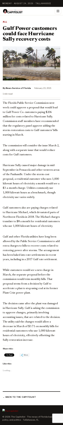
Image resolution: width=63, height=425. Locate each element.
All (5, 22)
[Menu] (58, 11)
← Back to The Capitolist (19, 397)
